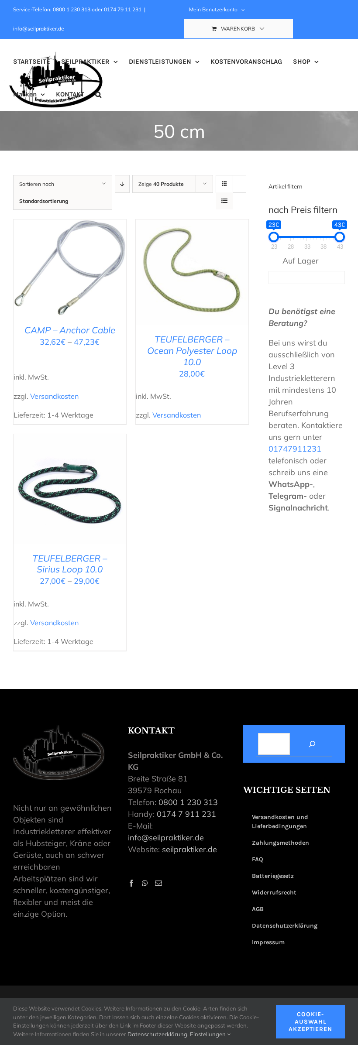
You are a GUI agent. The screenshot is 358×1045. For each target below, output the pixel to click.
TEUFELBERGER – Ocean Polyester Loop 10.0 (192, 350)
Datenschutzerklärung (157, 1034)
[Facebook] (131, 883)
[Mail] (158, 883)
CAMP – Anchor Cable (69, 330)
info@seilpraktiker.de (38, 28)
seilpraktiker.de (189, 849)
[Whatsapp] (145, 883)
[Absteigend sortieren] (122, 184)
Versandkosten (54, 396)
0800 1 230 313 (188, 802)
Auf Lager (300, 261)
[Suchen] (312, 744)
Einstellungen (208, 1034)
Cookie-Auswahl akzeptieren (310, 1022)
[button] (98, 94)
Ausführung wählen (64, 265)
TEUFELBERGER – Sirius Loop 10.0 (69, 563)
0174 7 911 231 (186, 814)
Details (70, 275)
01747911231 (294, 449)
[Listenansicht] (224, 200)
